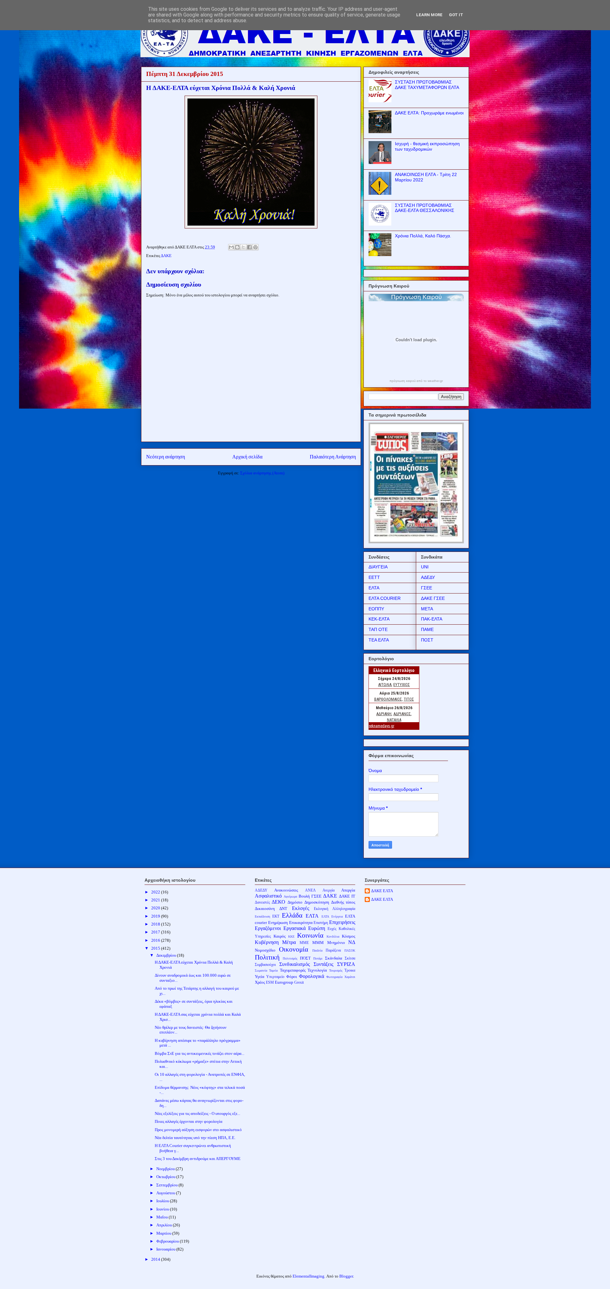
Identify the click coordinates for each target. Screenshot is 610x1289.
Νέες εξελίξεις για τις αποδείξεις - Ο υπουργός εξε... (197, 1113)
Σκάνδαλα (333, 958)
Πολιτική (267, 957)
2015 (156, 948)
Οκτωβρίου (166, 1176)
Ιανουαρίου (166, 1249)
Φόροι (291, 976)
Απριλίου (164, 1225)
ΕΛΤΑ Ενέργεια (332, 916)
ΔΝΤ (283, 908)
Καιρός (280, 936)
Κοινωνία (310, 935)
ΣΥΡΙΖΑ (346, 964)
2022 (156, 892)
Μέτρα (289, 942)
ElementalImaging (308, 1276)
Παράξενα (333, 950)
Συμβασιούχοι (265, 965)
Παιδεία (317, 950)
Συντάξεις (323, 964)
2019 (156, 916)
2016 (156, 940)
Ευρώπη (316, 928)
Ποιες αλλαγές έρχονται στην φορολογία (188, 1121)
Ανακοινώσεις (286, 890)
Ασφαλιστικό (268, 896)
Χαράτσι (349, 977)
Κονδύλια (333, 936)
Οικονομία (293, 949)
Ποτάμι (317, 958)
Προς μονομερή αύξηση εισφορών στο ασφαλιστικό (198, 1129)
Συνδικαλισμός (294, 964)
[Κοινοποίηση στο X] (243, 247)
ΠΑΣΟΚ (349, 950)
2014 (156, 1259)
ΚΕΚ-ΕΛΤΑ (379, 618)
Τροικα (349, 970)
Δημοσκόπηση (316, 902)
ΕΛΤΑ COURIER (385, 598)
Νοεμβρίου (166, 1168)
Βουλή (304, 896)
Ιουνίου (163, 1209)
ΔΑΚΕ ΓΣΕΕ (433, 598)
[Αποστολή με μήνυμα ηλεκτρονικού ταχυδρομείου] (231, 247)
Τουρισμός (335, 970)
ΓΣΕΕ (426, 587)
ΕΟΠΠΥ (376, 608)
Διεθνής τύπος (343, 902)
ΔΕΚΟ (278, 902)
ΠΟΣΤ (427, 639)
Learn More (429, 14)
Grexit (299, 982)
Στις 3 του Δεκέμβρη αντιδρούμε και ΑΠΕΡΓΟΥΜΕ (198, 1158)
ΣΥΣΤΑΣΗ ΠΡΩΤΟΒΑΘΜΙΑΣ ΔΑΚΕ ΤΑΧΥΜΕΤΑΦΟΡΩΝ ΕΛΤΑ (427, 84)
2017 (156, 932)
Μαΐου (162, 1217)
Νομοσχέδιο (265, 950)
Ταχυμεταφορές (293, 970)
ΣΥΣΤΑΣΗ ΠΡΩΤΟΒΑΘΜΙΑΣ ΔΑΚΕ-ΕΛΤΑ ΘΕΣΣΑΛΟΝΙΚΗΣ (424, 208)
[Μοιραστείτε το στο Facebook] (249, 247)
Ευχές (332, 929)
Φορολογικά (311, 976)
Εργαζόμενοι (268, 928)
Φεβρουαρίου (168, 1241)
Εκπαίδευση (262, 916)
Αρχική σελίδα (247, 456)
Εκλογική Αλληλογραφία (334, 909)
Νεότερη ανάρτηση (165, 456)
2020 (156, 908)
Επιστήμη (321, 923)
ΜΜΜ (318, 942)
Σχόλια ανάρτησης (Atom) (262, 473)
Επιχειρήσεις (342, 922)
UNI (425, 566)
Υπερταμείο (275, 977)
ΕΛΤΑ (374, 587)
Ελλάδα (292, 915)
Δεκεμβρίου (166, 955)
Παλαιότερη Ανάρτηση (333, 456)
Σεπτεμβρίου (167, 1185)
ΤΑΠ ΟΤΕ (378, 629)
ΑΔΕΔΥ (428, 577)
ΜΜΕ (304, 943)
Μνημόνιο (336, 942)
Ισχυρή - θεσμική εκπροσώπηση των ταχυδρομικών (427, 146)
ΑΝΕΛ (310, 890)
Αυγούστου (166, 1193)
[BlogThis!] (237, 247)
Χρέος (260, 982)
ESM (270, 982)
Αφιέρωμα (290, 896)
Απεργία (348, 890)
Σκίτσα (350, 958)
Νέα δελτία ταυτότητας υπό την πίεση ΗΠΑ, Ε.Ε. (195, 1137)
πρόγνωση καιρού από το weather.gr (416, 381)
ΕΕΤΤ (374, 577)
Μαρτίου (164, 1233)
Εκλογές (300, 908)
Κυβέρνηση (267, 942)
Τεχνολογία (317, 970)
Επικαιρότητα (301, 922)
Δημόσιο (295, 902)
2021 (156, 900)
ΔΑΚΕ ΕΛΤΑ (382, 890)
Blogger (346, 1276)
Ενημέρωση (278, 922)
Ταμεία (273, 970)
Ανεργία (328, 890)
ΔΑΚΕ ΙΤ (347, 896)
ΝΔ (351, 942)
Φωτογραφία (334, 977)
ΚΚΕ (291, 936)
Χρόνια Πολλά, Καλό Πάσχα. (423, 235)
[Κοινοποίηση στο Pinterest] (255, 247)
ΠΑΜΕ (427, 629)
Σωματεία (261, 970)
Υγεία (259, 976)
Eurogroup (284, 982)
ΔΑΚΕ (166, 255)
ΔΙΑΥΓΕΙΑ (378, 566)
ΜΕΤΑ (427, 608)
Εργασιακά (294, 928)
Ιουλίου (163, 1200)
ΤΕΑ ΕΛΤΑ (379, 639)
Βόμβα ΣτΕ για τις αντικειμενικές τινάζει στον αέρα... (199, 1053)
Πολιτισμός (290, 958)
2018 (156, 924)
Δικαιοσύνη (265, 908)
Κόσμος (348, 936)
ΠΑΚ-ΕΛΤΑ (431, 618)
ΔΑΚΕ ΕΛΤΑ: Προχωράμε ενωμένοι (429, 112)
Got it (456, 14)
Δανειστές (262, 902)
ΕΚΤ (275, 916)
